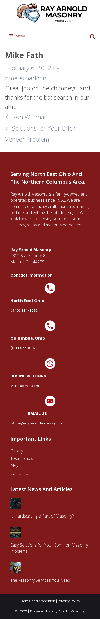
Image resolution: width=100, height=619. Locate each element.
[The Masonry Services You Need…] (15, 570)
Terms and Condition (37, 601)
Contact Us (20, 473)
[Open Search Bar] (92, 36)
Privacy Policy (69, 601)
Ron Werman (30, 117)
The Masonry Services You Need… (41, 580)
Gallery (16, 451)
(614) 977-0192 (23, 348)
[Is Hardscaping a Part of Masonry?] (15, 506)
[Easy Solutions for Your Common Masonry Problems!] (15, 535)
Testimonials (21, 458)
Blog (14, 466)
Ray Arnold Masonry (68, 611)
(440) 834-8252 (24, 310)
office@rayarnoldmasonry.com (37, 423)
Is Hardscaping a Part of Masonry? (42, 516)
